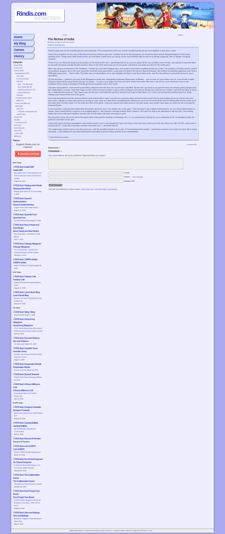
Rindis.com (31, 13)
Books (16, 65)
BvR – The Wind (23, 84)
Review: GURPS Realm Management (27, 452)
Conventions (19, 122)
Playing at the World (21, 188)
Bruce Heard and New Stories (26, 231)
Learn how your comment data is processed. (99, 189)
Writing (16, 136)
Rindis (52, 42)
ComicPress (108, 530)
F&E (18, 81)
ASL (18, 76)
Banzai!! (35, 374)
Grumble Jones (20, 351)
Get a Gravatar (138, 177)
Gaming (17, 71)
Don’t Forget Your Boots (23, 497)
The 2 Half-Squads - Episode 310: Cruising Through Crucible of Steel (26, 251)
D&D (18, 109)
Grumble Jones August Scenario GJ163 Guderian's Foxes (28, 355)
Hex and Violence (20, 341)
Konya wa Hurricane (25, 90)
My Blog (20, 43)
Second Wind (22, 92)
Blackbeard (84, 54)
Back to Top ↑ (148, 530)
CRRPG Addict (19, 262)
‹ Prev (64, 35)
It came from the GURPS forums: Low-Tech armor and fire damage (27, 466)
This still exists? (19, 344)
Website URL (129, 181)
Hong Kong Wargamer (23, 325)
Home (18, 37)
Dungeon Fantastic (21, 410)
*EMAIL (133, 177)
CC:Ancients (21, 79)
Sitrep (32, 312)
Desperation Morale (21, 367)
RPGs (17, 106)
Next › (181, 35)
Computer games (21, 98)
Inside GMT (18, 170)
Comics (16, 68)
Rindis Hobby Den (126, 530)
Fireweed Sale (19, 315)
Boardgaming (20, 73)
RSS (141, 530)
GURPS (19, 114)
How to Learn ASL (20, 370)
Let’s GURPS (18, 449)
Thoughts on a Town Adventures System (28, 484)
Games (19, 50)
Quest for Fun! (19, 218)
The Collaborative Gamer (24, 481)
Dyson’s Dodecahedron (23, 205)
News (16, 125)
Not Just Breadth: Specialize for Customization (25, 430)
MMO (18, 101)
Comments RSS (191, 144)
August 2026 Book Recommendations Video (27, 284)
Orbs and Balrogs (21, 516)
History (19, 56)
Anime (17, 133)
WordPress (97, 530)
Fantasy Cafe (19, 280)
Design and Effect (21, 103)
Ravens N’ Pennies (21, 442)
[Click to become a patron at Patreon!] (28, 158)
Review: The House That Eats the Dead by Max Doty (28, 299)
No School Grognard (22, 462)
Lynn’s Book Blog (21, 295)
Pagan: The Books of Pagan (24, 265)
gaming (65, 137)
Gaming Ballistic (20, 426)
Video (16, 131)
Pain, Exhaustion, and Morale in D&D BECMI (27, 235)
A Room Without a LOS (23, 390)
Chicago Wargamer (21, 247)
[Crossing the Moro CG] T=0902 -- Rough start (26, 394)
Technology (18, 128)
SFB (18, 95)
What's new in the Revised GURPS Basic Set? (28, 414)
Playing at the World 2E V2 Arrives (26, 191)
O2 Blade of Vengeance (26, 112)
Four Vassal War (23, 87)
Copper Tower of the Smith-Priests (26, 208)
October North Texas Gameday (25, 377)
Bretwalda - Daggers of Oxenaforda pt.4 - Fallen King (28, 520)
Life (15, 120)
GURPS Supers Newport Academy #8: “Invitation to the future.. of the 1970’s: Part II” (27, 503)
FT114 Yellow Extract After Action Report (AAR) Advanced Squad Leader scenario (28, 329)
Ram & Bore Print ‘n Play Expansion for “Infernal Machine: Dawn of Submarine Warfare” (28, 175)
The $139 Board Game (22, 221)
